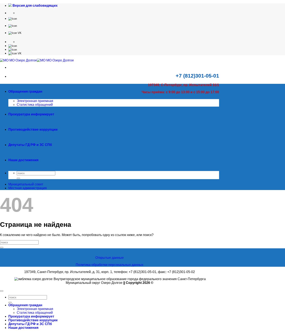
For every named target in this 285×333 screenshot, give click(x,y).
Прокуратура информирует (31, 114)
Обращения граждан (25, 91)
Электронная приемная (35, 101)
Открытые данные (109, 257)
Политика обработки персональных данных (109, 265)
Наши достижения (23, 160)
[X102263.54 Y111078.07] (12, 18)
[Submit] (18, 178)
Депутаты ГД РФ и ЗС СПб (30, 145)
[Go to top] (1, 291)
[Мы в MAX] (12, 25)
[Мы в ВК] (14, 32)
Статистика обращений (35, 104)
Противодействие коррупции (33, 129)
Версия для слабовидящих (35, 5)
